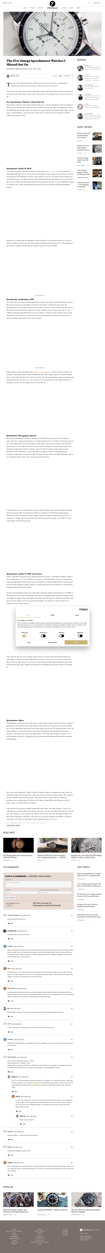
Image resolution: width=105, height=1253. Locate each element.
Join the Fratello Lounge (14, 1231)
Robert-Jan (14, 1077)
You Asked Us (40, 1236)
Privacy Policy (84, 1240)
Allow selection (52, 642)
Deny (28, 642)
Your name (8, 890)
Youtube (65, 1235)
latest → (99, 833)
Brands (40, 8)
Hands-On (40, 1233)
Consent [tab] (27, 615)
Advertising (14, 1236)
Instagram (65, 1233)
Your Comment (8, 879)
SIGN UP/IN (97, 3)
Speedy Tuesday (11, 825)
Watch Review (39, 1240)
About (71, 8)
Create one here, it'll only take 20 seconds (47, 905)
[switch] (43, 636)
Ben (8, 1008)
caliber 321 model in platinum (42, 372)
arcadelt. (10, 1162)
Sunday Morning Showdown (40, 1242)
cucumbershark (11, 931)
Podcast (64, 8)
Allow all (76, 642)
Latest (25, 8)
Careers (14, 1235)
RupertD (18, 1096)
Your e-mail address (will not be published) (49, 890)
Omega (18, 825)
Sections (32, 8)
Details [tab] (53, 615)
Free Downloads (14, 1238)
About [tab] (77, 615)
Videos (78, 8)
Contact (14, 1244)
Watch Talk (39, 1238)
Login (9, 905)
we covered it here (53, 171)
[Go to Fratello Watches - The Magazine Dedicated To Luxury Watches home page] (52, 1)
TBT (40, 1235)
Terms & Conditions (86, 1238)
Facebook (65, 1231)
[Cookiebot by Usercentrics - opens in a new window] (80, 609)
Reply (12, 923)
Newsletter (14, 1242)
